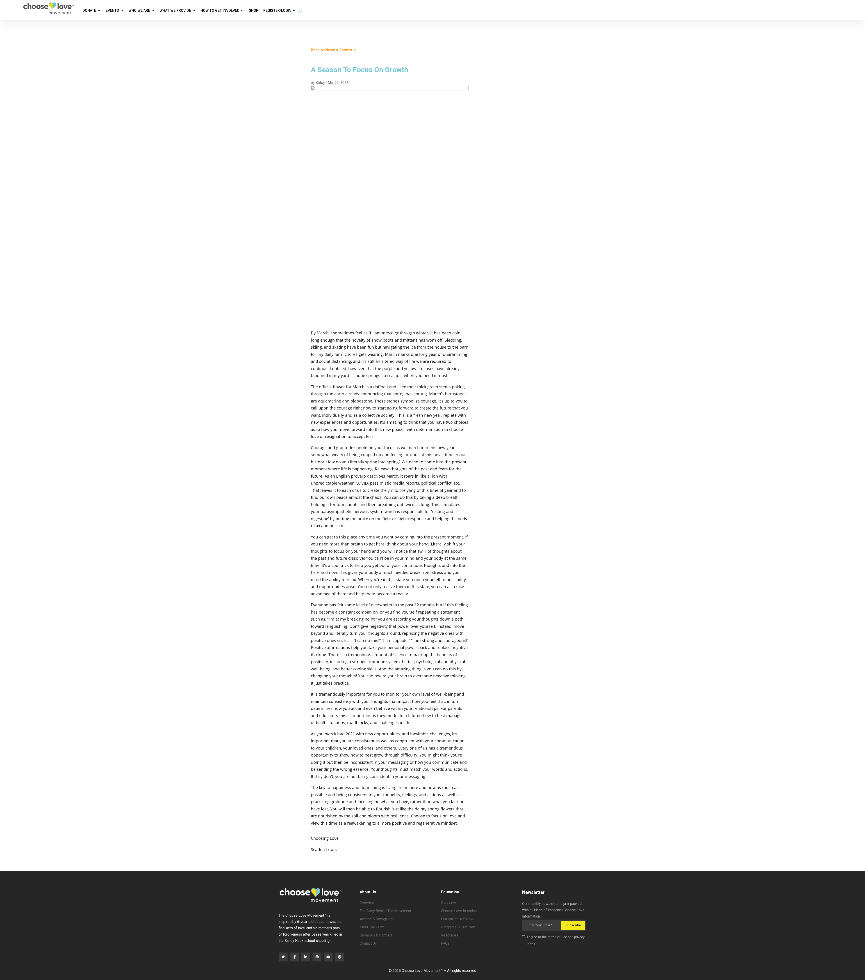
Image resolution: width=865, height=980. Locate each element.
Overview (367, 903)
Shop (253, 10)
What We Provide (175, 10)
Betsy (320, 83)
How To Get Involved (219, 10)
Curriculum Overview (457, 919)
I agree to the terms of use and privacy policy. (556, 940)
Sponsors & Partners (376, 935)
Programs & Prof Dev (458, 927)
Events (112, 10)
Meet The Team (372, 927)
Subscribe (573, 925)
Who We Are (139, 10)
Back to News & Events (331, 50)
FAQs (445, 943)
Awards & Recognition (377, 919)
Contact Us (368, 943)
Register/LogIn (277, 10)
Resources (449, 935)
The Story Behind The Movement (385, 911)
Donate (89, 10)
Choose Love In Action (459, 911)
